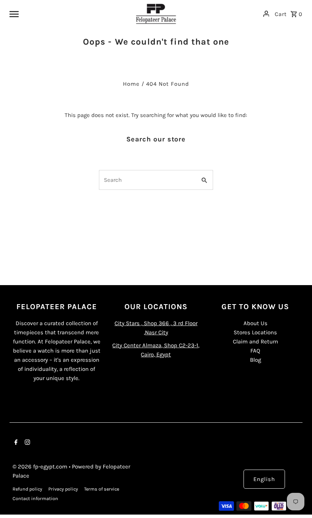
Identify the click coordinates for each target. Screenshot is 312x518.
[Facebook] (15, 443)
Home (131, 83)
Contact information (35, 498)
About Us (255, 323)
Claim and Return (255, 341)
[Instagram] (26, 443)
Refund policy (27, 489)
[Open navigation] (69, 13)
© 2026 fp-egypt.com (41, 466)
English (264, 479)
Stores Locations (255, 332)
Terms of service (101, 489)
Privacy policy (63, 489)
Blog (255, 359)
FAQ (255, 350)
